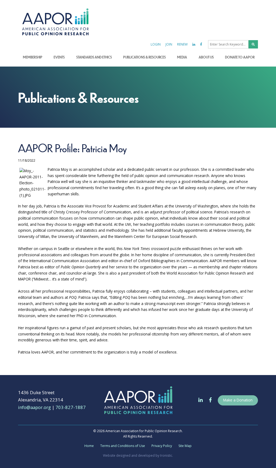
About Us (206, 57)
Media (182, 57)
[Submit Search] (253, 44)
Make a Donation (238, 400)
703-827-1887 (71, 407)
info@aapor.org (34, 407)
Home (89, 445)
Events (59, 57)
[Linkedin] (194, 44)
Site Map (185, 445)
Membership (32, 57)
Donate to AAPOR (240, 57)
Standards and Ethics (94, 57)
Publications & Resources (144, 57)
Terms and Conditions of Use (122, 445)
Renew (182, 44)
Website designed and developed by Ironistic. (138, 455)
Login (156, 44)
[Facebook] (201, 44)
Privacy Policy (161, 445)
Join (168, 44)
